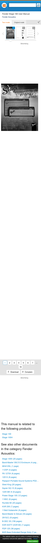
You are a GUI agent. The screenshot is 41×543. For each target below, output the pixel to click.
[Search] (38, 5)
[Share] (38, 22)
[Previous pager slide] (3, 34)
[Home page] (4, 5)
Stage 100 (6, 433)
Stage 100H (7, 437)
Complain (28, 371)
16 (21, 366)
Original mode (19, 22)
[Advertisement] (20, 63)
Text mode (6, 22)
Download (14, 371)
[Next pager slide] (38, 34)
